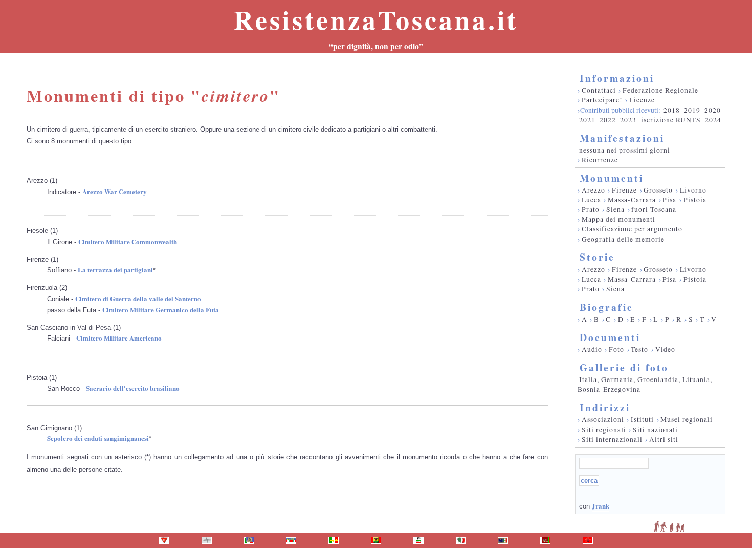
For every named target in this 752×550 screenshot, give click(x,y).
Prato (591, 209)
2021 (587, 119)
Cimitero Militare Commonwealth (127, 241)
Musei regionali (686, 419)
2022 (608, 119)
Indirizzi (605, 407)
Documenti (610, 337)
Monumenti (612, 178)
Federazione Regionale (660, 90)
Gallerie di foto (624, 367)
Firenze (624, 190)
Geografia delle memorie (623, 239)
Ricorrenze (600, 159)
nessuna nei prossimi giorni (624, 150)
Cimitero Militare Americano (119, 338)
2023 (628, 119)
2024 (713, 119)
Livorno (693, 190)
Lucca (591, 199)
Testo (639, 349)
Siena (615, 209)
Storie (597, 256)
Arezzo (593, 190)
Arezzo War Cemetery (114, 191)
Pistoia (694, 199)
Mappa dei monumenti (618, 219)
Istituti (642, 419)
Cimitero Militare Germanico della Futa (160, 309)
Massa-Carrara (632, 199)
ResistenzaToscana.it (376, 19)
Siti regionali (604, 429)
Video (665, 349)
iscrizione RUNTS (671, 119)
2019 (692, 110)
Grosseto (658, 190)
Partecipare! (602, 99)
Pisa (669, 199)
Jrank (600, 506)
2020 (712, 110)
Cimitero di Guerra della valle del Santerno (138, 298)
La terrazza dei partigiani (115, 269)
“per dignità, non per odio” (376, 46)
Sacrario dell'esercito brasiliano (133, 388)
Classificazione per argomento (632, 229)
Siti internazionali (612, 439)
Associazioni (603, 419)
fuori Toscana (653, 209)
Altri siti (663, 439)
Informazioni (617, 78)
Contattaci (599, 90)
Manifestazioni (622, 138)
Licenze (642, 99)
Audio (592, 349)
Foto (616, 349)
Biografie (606, 307)
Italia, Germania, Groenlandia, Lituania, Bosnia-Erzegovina (645, 384)
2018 (671, 110)
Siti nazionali (655, 429)
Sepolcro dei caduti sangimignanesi (98, 438)
